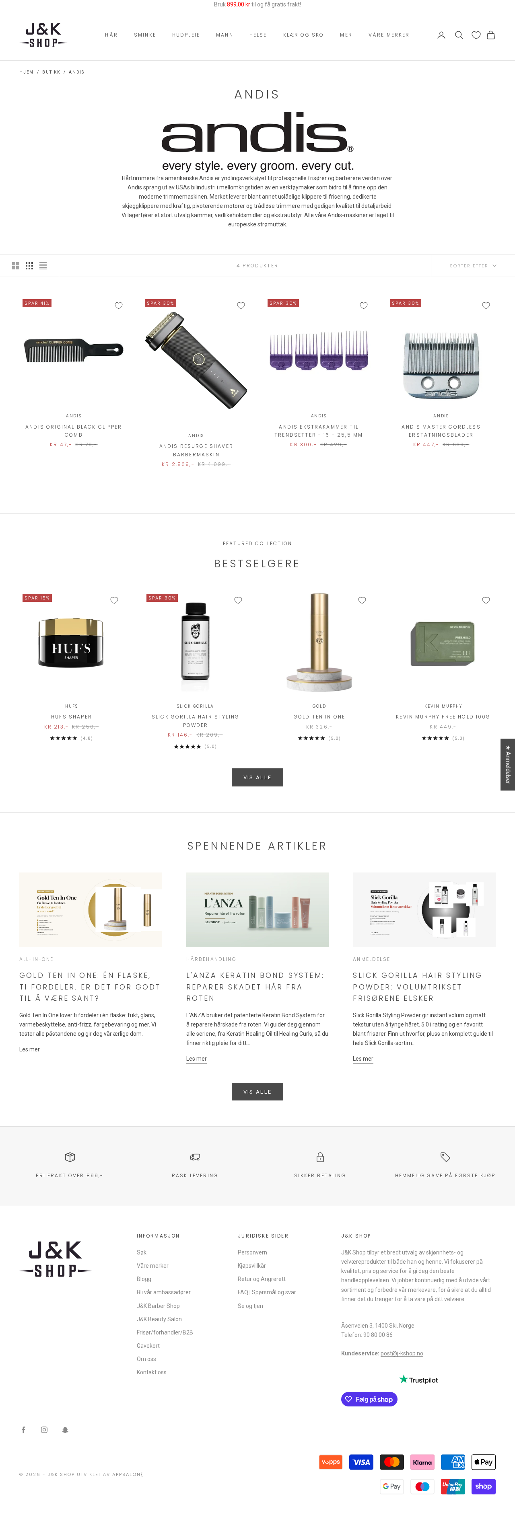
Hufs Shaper (71, 716)
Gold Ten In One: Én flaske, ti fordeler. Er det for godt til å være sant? (90, 986)
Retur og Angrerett (262, 1279)
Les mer (29, 1049)
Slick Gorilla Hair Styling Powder (195, 720)
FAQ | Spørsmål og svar (267, 1292)
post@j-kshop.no (402, 1353)
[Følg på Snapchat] (65, 1430)
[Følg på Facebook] (23, 1430)
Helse (258, 34)
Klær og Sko (303, 34)
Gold (319, 706)
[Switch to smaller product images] (29, 266)
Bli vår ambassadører (164, 1292)
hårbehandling (211, 959)
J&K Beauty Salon (159, 1319)
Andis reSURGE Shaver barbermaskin (196, 450)
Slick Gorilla (195, 706)
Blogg (144, 1279)
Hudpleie (186, 34)
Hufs (71, 706)
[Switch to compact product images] (43, 266)
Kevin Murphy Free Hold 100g (443, 716)
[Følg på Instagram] (44, 1430)
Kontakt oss (152, 1372)
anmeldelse (371, 959)
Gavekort (148, 1346)
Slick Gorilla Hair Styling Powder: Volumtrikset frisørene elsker (417, 986)
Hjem (26, 72)
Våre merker (389, 34)
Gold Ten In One (319, 716)
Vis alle (257, 777)
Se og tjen (250, 1306)
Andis (76, 72)
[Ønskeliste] (476, 35)
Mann (224, 34)
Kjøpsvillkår (252, 1265)
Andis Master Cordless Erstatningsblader (441, 430)
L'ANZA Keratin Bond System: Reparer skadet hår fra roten (255, 986)
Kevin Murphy (443, 706)
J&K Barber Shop (158, 1306)
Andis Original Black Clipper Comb (73, 430)
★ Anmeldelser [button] (508, 764)
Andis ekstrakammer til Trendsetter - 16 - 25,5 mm (318, 430)
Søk (141, 1252)
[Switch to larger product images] (15, 266)
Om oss (146, 1359)
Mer (346, 34)
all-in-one (36, 959)
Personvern (252, 1252)
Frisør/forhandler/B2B (165, 1332)
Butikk (51, 72)
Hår (111, 34)
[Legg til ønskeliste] (118, 305)
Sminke (145, 34)
